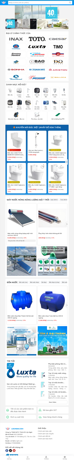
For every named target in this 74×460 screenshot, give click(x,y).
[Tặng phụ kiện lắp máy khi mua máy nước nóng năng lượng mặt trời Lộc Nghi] (52, 261)
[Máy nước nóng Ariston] (58, 70)
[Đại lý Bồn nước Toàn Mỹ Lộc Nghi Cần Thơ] (21, 341)
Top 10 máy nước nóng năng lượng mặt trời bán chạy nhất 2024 (57, 373)
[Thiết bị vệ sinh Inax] (16, 39)
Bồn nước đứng (66, 282)
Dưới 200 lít (54, 199)
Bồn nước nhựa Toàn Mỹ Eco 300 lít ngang (50, 317)
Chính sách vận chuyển (46, 434)
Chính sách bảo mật (45, 431)
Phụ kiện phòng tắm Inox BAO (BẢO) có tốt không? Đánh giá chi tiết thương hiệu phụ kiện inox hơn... (57, 364)
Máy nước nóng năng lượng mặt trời (28, 199)
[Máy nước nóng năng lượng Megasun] (37, 77)
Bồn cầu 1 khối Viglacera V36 (36, 186)
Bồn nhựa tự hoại (54, 282)
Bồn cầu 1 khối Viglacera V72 (16, 186)
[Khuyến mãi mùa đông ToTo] (53, 24)
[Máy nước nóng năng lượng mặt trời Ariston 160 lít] (22, 218)
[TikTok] (10, 450)
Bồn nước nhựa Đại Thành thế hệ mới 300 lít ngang (20, 317)
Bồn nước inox (23, 282)
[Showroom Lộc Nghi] (3, 2)
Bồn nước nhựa (34, 282)
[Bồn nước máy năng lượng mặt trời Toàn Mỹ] (37, 70)
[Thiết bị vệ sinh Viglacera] (16, 47)
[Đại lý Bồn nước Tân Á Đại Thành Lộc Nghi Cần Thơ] (52, 341)
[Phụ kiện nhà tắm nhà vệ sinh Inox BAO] (37, 62)
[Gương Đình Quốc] (58, 62)
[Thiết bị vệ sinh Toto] (37, 39)
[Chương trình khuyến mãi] (37, 14)
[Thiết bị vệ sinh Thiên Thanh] (16, 77)
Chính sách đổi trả (44, 436)
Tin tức (11, 361)
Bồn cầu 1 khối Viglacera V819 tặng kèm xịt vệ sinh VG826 (57, 154)
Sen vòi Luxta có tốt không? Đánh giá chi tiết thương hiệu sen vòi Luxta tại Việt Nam (21, 384)
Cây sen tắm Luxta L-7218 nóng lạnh (35, 151)
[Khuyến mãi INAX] (21, 24)
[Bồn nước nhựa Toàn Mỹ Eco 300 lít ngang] (52, 301)
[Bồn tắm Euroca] (16, 62)
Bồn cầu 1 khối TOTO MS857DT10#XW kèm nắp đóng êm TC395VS (16, 154)
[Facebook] (6, 450)
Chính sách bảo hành (45, 439)
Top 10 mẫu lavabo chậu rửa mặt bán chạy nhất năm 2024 (57, 382)
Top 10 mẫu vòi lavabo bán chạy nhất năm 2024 (57, 392)
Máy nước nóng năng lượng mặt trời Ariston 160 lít (20, 234)
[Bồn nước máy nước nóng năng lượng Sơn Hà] (16, 70)
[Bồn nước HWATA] (58, 54)
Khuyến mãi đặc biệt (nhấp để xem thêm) (38, 127)
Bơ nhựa (44, 282)
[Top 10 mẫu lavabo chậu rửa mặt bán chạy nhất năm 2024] (42, 385)
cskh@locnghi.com (16, 441)
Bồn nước (12, 282)
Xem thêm (52, 402)
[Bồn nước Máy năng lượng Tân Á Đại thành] (37, 54)
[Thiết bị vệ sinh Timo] (58, 47)
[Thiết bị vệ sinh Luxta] (37, 47)
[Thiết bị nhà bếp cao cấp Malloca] (58, 77)
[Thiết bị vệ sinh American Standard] (16, 54)
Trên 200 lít (63, 199)
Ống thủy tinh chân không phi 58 (50, 233)
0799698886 (15, 443)
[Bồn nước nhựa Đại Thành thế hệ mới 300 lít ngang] (22, 301)
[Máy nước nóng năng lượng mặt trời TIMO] (21, 261)
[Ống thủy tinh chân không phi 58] (52, 218)
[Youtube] (14, 450)
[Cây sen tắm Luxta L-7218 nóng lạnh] (37, 140)
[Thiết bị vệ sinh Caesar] (58, 39)
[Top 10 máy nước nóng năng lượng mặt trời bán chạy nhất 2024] (42, 375)
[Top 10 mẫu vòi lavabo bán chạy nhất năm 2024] (42, 394)
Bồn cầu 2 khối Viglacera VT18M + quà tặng (57, 186)
